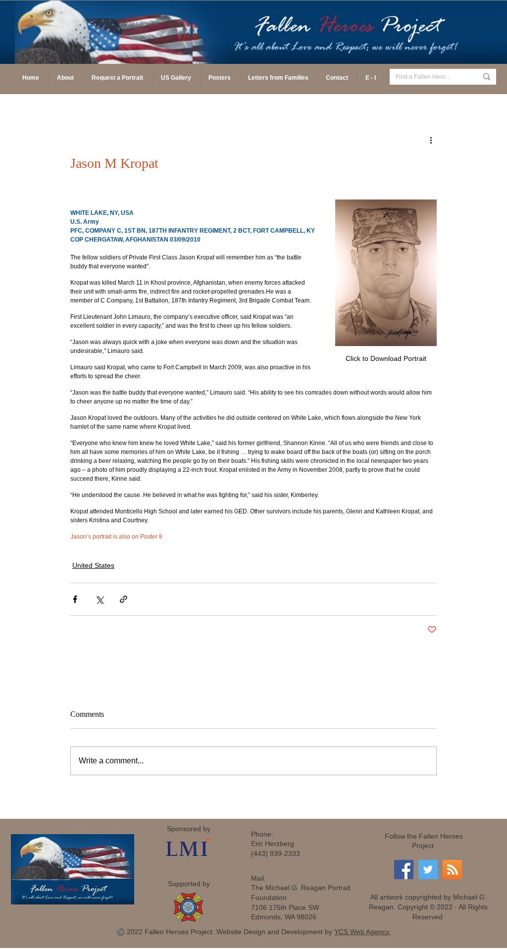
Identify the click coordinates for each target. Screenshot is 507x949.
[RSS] (452, 869)
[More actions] (431, 140)
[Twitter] (428, 869)
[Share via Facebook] (75, 599)
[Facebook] (403, 869)
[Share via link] (123, 599)
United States (93, 565)
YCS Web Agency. (362, 932)
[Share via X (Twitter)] (99, 599)
